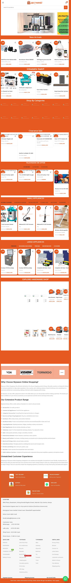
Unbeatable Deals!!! (35, 69)
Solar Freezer (40, 270)
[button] (65, 578)
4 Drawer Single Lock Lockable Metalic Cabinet (8, 140)
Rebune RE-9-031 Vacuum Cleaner (26, 225)
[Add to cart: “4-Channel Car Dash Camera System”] (15, 74)
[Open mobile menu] (3, 2)
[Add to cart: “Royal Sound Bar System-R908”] (68, 74)
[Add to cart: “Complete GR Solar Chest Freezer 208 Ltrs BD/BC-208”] (68, 251)
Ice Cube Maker (23, 155)
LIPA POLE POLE (23, 543)
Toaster (39, 92)
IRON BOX (5, 549)
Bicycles (21, 549)
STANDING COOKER (8, 551)
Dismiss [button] (67, 580)
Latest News (55, 551)
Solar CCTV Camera (59, 141)
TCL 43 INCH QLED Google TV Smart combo (26, 176)
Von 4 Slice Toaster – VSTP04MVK (42, 90)
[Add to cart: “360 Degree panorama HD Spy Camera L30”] (50, 42)
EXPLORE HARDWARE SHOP (35, 279)
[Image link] (4, 109)
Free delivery (55, 563)
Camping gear (22, 560)
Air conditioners (23, 546)
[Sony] (62, 372)
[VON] (9, 372)
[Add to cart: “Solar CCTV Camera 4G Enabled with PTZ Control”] (68, 136)
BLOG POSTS (22, 554)
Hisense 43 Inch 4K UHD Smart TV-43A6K (61, 190)
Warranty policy (23, 572)
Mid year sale (25, 557)
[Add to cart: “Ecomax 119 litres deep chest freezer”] (15, 251)
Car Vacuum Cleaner (60, 232)
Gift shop (21, 569)
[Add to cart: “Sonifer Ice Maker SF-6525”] (33, 136)
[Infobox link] (17, 476)
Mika (37, 543)
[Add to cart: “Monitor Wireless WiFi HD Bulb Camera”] (68, 42)
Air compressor (22, 90)
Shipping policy (56, 566)
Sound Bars (57, 93)
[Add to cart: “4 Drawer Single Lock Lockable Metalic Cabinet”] (15, 136)
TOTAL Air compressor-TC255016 (25, 89)
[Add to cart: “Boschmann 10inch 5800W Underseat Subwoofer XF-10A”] (33, 42)
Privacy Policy (55, 543)
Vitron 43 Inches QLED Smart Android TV (7, 176)
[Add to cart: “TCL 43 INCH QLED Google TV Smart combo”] (32, 172)
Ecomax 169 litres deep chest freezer (25, 269)
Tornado (38, 557)
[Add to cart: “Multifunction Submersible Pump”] (15, 42)
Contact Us (55, 549)
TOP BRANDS (39, 540)
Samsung (38, 546)
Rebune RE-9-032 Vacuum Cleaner (44, 225)
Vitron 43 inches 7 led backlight (43, 176)
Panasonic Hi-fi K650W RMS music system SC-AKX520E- (44, 140)
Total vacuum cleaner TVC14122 (7, 225)
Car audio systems (23, 563)
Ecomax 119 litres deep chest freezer (7, 269)
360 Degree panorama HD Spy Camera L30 (44, 60)
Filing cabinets (4, 141)
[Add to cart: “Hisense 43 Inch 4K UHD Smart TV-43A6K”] (68, 172)
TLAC (37, 563)
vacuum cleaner (5, 227)
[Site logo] (35, 3)
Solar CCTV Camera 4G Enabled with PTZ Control (62, 140)
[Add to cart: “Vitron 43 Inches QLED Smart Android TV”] (15, 172)
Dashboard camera (6, 93)
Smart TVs (3, 177)
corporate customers (57, 557)
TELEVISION (40, 177)
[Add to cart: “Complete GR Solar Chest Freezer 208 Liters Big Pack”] (50, 251)
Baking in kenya (7, 557)
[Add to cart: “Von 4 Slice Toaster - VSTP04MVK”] (50, 74)
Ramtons (38, 551)
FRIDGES (5, 543)
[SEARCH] (66, 7)
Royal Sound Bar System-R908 (61, 92)
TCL (36, 554)
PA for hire (22, 566)
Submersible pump (6, 62)
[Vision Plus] (27, 372)
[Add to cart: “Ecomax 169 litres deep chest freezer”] (32, 251)
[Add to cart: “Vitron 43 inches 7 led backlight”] (50, 172)
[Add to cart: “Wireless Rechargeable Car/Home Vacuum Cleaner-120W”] (68, 207)
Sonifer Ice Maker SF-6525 (26, 153)
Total (37, 560)
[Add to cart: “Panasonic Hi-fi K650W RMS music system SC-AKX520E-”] (50, 136)
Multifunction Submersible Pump (8, 60)
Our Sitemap (55, 554)
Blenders (21, 551)
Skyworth (38, 549)
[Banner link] (27, 298)
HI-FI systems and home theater (42, 142)
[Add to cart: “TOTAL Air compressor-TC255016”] (33, 74)
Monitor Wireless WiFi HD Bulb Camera (62, 60)
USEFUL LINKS (56, 540)
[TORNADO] (44, 372)
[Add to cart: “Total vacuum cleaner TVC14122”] (15, 207)
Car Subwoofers (23, 62)
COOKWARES (6, 554)
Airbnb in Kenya (56, 560)
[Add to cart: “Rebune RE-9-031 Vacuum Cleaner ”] (32, 207)
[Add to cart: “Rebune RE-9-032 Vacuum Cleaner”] (50, 207)
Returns (54, 546)
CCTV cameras (58, 62)
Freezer (3, 270)
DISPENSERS (6, 546)
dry (20, 227)
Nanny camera (40, 62)
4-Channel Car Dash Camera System (6, 92)
